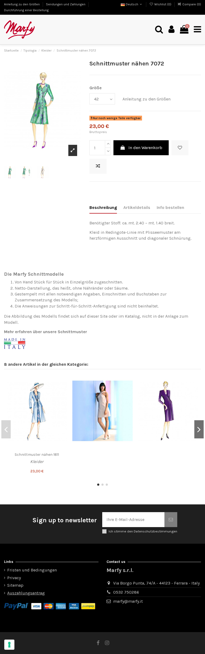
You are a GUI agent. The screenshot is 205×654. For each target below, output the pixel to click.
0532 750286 (126, 592)
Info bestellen (170, 207)
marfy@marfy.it (128, 601)
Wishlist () (162, 4)
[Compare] (62, 390)
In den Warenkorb (145, 147)
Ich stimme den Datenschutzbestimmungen (143, 531)
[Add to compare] (98, 166)
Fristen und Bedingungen (32, 570)
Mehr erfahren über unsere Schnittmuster (45, 331)
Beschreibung (103, 207)
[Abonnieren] (170, 519)
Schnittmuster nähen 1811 (37, 454)
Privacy (14, 577)
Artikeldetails (136, 207)
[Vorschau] (62, 400)
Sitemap (15, 585)
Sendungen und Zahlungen (66, 4)
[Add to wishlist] (179, 147)
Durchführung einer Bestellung (26, 10)
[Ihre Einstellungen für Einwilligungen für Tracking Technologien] (9, 645)
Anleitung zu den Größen (22, 4)
